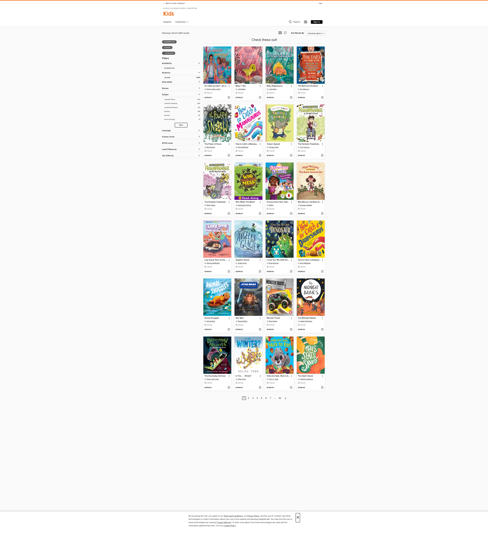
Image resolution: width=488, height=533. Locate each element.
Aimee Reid (211, 321)
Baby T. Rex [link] (241, 86)
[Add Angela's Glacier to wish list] (260, 271)
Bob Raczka (211, 147)
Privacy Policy (253, 516)
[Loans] (306, 22)
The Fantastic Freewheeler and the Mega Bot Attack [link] (216, 202)
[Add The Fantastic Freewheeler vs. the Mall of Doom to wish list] (322, 155)
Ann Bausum (304, 89)
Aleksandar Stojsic (244, 205)
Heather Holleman (306, 379)
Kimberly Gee (273, 147)
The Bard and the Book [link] (308, 86)
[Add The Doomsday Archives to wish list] (228, 387)
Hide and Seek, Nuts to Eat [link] (278, 376)
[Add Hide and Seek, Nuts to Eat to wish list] (291, 387)
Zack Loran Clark (213, 379)
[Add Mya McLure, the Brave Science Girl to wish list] (322, 213)
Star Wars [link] (240, 318)
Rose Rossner (274, 263)
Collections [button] (181, 22)
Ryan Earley (273, 321)
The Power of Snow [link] (212, 144)
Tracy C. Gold (273, 379)
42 (280, 398)
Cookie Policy (230, 525)
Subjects (167, 22)
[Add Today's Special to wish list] (291, 155)
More (181, 125)
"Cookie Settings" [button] (223, 522)
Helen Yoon (242, 379)
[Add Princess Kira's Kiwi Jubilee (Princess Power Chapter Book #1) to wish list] (291, 213)
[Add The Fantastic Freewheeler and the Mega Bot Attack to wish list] (228, 213)
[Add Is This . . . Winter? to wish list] (260, 387)
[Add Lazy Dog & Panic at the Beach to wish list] (228, 271)
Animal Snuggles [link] (211, 318)
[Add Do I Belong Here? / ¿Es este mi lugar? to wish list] (228, 97)
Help (320, 3)
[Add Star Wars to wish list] (260, 329)
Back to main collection (175, 3)
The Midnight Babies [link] (307, 318)
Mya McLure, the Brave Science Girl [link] (309, 202)
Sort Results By (297, 33)
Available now (169, 68)
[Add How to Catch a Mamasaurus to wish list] (260, 155)
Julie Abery (242, 89)
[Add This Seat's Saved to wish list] (322, 387)
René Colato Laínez (213, 89)
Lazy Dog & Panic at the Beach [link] (216, 260)
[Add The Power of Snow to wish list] (228, 155)
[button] (294, 22)
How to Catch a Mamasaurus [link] (247, 144)
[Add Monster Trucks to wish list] (291, 329)
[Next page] (285, 398)
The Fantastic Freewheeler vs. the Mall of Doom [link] (309, 144)
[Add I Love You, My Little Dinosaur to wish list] (291, 271)
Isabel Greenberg (306, 321)
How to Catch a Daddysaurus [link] (309, 260)
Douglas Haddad (306, 205)
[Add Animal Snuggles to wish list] (228, 329)
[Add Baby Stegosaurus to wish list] (291, 97)
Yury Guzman (304, 147)
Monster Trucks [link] (273, 318)
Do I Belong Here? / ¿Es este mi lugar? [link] (216, 86)
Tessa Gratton (242, 321)
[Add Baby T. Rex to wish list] (260, 97)
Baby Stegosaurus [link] (275, 86)
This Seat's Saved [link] (305, 376)
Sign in (316, 22)
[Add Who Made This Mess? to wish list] (260, 213)
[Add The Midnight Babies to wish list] (322, 329)
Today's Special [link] (273, 144)
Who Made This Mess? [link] (245, 202)
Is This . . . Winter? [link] (243, 376)
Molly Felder (211, 205)
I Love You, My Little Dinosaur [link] (278, 260)
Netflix (271, 205)
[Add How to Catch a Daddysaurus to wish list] (322, 271)
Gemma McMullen (213, 263)
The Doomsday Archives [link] (214, 376)
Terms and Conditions (233, 516)
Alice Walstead (243, 147)
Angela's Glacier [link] (242, 260)
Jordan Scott (242, 263)
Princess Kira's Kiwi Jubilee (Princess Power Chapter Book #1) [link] (278, 202)
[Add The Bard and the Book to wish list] (322, 97)
